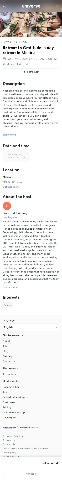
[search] (4, 6)
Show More (9, 134)
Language (8, 320)
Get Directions (11, 186)
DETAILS (31, 474)
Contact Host (10, 287)
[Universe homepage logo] (31, 6)
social (7, 305)
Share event (33, 72)
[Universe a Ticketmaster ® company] (31, 428)
